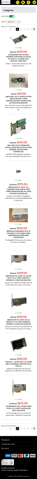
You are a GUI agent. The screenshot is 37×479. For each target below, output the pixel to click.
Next (34, 29)
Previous (10, 29)
